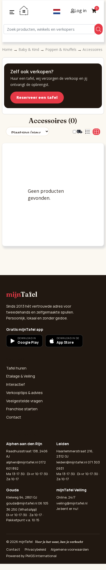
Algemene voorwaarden (70, 549)
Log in (80, 10)
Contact (13, 417)
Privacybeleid (35, 549)
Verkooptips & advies (24, 392)
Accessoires (92, 49)
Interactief (15, 384)
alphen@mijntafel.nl (22, 462)
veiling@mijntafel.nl (71, 503)
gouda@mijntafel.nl (21, 503)
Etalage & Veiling (20, 376)
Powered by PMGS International (31, 555)
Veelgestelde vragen (24, 400)
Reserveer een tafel (37, 97)
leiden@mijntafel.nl (71, 462)
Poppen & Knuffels (61, 49)
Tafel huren (16, 368)
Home (7, 49)
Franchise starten (22, 408)
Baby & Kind (29, 49)
